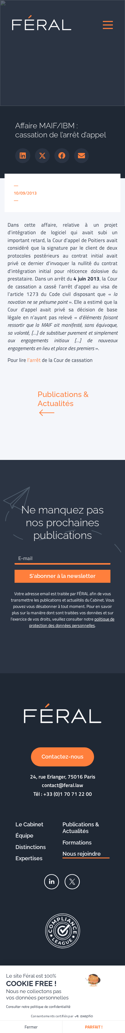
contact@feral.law (62, 785)
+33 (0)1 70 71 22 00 (67, 794)
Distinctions (30, 847)
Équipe (24, 835)
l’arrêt (34, 360)
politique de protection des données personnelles (71, 622)
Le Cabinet (29, 824)
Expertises (28, 858)
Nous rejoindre (81, 854)
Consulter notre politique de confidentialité (38, 1006)
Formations (77, 842)
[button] (22, 155)
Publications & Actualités (80, 828)
